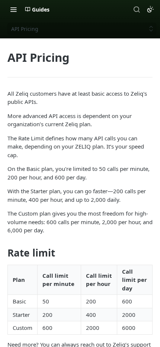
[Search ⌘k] (137, 9)
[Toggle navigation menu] (13, 9)
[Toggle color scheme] (150, 9)
